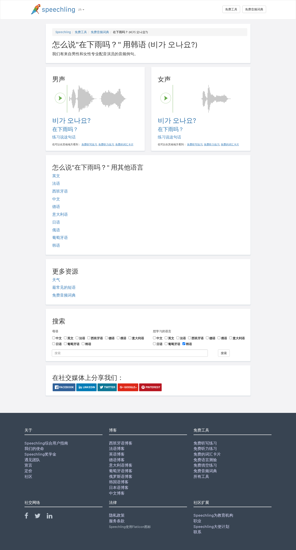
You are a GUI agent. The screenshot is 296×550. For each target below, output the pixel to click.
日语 (56, 222)
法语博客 (117, 448)
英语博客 (117, 454)
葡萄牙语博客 (120, 471)
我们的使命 (34, 448)
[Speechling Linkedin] (52, 516)
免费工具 (231, 9)
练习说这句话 (64, 137)
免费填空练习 (205, 465)
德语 (56, 206)
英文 (56, 176)
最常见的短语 (64, 287)
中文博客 (117, 493)
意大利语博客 (120, 465)
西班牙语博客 (120, 443)
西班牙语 (60, 191)
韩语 (56, 245)
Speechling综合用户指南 (46, 443)
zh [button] (80, 9)
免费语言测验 (205, 460)
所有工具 (201, 476)
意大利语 (60, 214)
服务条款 (117, 521)
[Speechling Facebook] (29, 516)
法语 (56, 183)
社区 (28, 476)
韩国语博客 (118, 482)
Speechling (63, 32)
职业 (197, 521)
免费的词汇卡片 (207, 454)
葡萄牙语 (60, 237)
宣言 (28, 465)
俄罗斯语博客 (120, 476)
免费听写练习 (205, 443)
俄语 (56, 230)
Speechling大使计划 (211, 526)
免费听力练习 (205, 448)
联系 (197, 532)
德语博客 (117, 460)
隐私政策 (117, 515)
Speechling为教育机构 (213, 515)
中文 (56, 199)
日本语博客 (118, 487)
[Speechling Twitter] (40, 516)
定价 (28, 471)
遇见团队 (32, 460)
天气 (56, 279)
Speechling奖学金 (40, 454)
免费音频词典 (254, 9)
